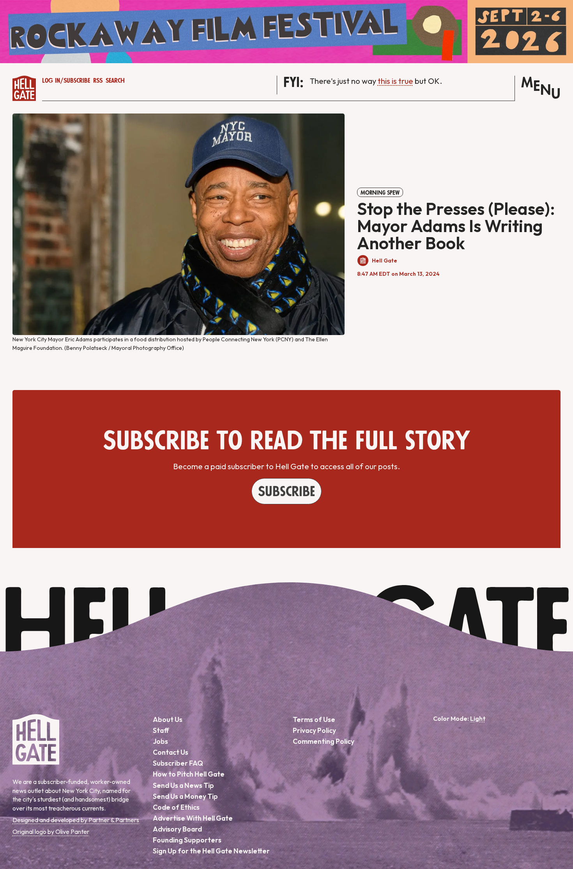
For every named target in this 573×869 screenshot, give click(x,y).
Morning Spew (380, 192)
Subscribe (77, 81)
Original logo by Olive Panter (50, 831)
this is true (395, 81)
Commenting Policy (323, 741)
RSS (98, 81)
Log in (51, 81)
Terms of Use (314, 719)
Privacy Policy (314, 730)
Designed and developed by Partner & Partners (75, 820)
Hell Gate (384, 260)
